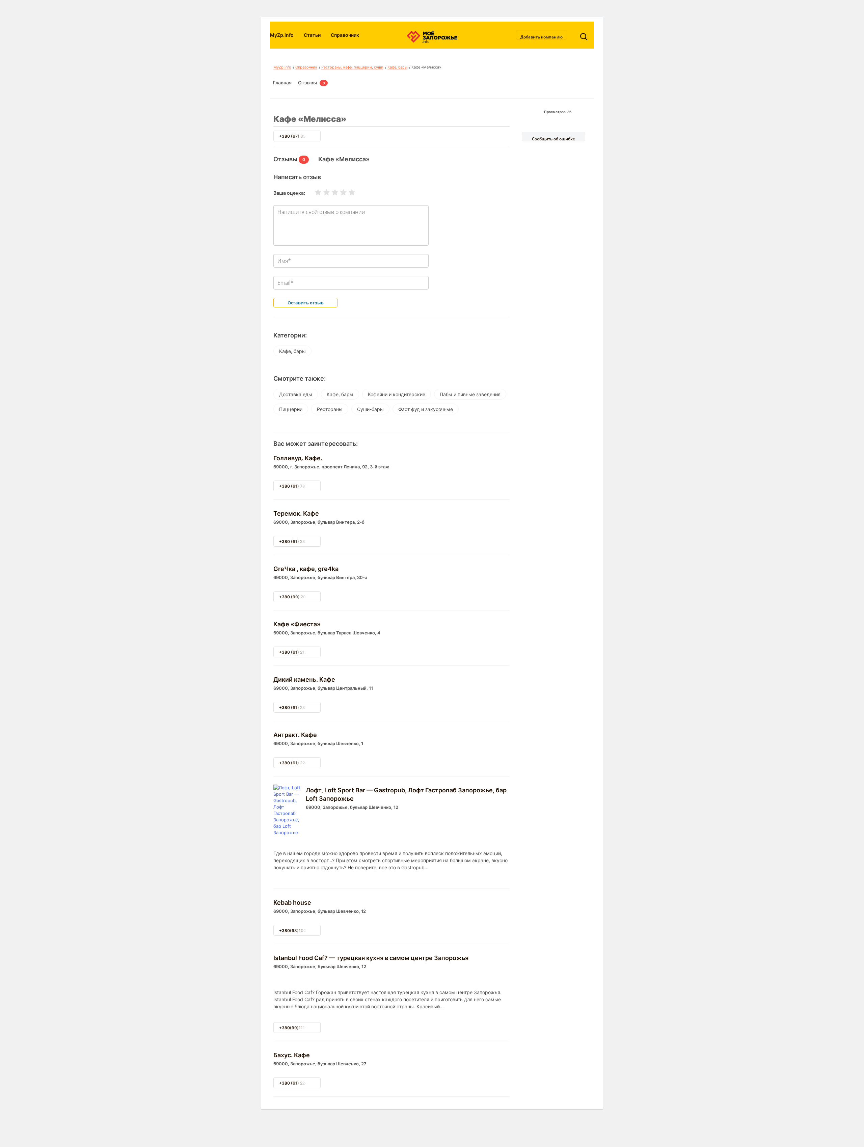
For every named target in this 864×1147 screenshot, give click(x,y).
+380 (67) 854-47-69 (301, 136)
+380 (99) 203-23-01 (300, 596)
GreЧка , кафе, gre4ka (306, 568)
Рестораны (330, 409)
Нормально (330, 192)
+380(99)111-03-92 (299, 1027)
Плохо (322, 192)
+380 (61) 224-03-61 (300, 762)
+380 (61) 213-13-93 (300, 652)
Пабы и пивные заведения (470, 394)
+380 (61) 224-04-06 (300, 1083)
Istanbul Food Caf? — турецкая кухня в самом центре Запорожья (370, 957)
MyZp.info (282, 35)
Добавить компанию (541, 36)
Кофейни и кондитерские (396, 394)
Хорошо (339, 192)
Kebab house (292, 902)
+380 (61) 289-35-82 (300, 707)
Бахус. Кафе (291, 1055)
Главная (282, 82)
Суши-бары (370, 409)
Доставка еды (295, 394)
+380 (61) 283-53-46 (301, 541)
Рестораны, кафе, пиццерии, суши (352, 67)
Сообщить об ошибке (553, 138)
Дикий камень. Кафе (304, 679)
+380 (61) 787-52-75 (300, 486)
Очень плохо (314, 192)
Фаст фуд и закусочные (425, 409)
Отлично (347, 192)
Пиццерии (290, 409)
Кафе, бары (397, 67)
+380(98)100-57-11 (299, 930)
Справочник (345, 35)
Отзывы (307, 82)
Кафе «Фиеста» (297, 624)
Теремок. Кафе (296, 513)
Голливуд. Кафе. (297, 458)
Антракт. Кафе (295, 734)
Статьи (312, 35)
